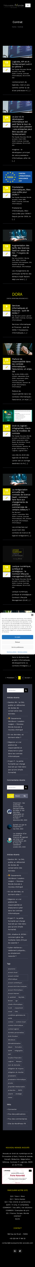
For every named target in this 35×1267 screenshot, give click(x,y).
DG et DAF (26, 75)
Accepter (17, 637)
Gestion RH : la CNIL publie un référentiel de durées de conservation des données (16, 708)
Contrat (19, 73)
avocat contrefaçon (15, 983)
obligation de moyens (15, 1068)
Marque (19, 1061)
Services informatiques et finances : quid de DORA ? (17, 293)
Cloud (28, 442)
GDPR (10, 1050)
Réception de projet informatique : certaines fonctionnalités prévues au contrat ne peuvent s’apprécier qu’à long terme (17, 612)
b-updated (12, 997)
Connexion (12, 1109)
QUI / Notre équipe (17, 1199)
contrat (10, 1022)
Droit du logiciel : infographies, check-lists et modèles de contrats (17, 413)
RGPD (20, 1090)
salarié (10, 1094)
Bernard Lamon (20, 316)
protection (11, 1090)
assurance (11, 969)
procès (10, 1083)
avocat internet (13, 993)
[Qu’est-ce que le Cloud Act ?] (9, 826)
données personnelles (16, 1032)
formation (18, 1047)
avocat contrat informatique (13, 977)
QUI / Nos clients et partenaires (17, 1202)
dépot (10, 1047)
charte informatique (15, 1004)
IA (27, 448)
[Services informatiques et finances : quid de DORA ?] (17, 296)
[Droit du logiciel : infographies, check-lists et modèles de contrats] (17, 416)
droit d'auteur (13, 1036)
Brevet (10, 1001)
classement (19, 1008)
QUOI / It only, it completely (17, 1205)
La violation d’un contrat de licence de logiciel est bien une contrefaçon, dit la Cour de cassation (20, 839)
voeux (10, 1097)
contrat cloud (21, 1022)
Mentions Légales (12, 651)
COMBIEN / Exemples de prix (17, 1210)
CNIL (16, 1011)
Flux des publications (16, 1114)
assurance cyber (22, 378)
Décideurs (11, 1040)
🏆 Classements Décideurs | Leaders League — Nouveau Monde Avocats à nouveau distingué (16, 724)
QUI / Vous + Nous (17, 1196)
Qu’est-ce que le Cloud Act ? (19, 825)
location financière (14, 1058)
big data (21, 997)
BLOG (17, 1219)
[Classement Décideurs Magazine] (17, 1169)
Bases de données (18, 442)
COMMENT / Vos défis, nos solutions (17, 1207)
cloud (10, 1011)
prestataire (12, 1076)
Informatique (26, 266)
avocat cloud (12, 972)
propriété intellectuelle (16, 1087)
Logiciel (14, 450)
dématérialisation (14, 1043)
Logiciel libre (22, 450)
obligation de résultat (16, 1072)
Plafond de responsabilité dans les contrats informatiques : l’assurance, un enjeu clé (17, 346)
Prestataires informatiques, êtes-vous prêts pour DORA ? (17, 175)
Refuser (17, 642)
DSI (13, 78)
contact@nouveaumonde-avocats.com (17, 1243)
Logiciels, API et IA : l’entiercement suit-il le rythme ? (17, 49)
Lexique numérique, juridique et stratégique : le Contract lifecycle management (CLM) (17, 551)
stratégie (18, 1094)
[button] (32, 615)
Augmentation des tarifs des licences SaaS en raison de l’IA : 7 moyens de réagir (17, 232)
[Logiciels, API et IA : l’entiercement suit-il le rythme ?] (17, 52)
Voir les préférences (17, 647)
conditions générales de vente (16, 1016)
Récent (17, 796)
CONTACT (17, 1216)
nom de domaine (14, 1065)
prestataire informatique (17, 1079)
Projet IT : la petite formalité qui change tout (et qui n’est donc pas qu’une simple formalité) (17, 766)
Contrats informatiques (20, 262)
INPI (9, 1054)
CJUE (10, 1008)
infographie (19, 1050)
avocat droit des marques (17, 986)
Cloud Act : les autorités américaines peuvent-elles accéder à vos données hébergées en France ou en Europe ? (19, 810)
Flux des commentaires (17, 1119)
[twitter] (20, 1251)
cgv (16, 1001)
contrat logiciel (13, 1029)
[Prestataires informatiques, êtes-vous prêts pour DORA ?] (17, 177)
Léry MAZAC (19, 258)
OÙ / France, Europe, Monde (17, 1213)
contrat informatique (15, 1025)
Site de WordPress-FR (17, 1124)
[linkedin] (15, 1251)
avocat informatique (15, 990)
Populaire (10, 796)
